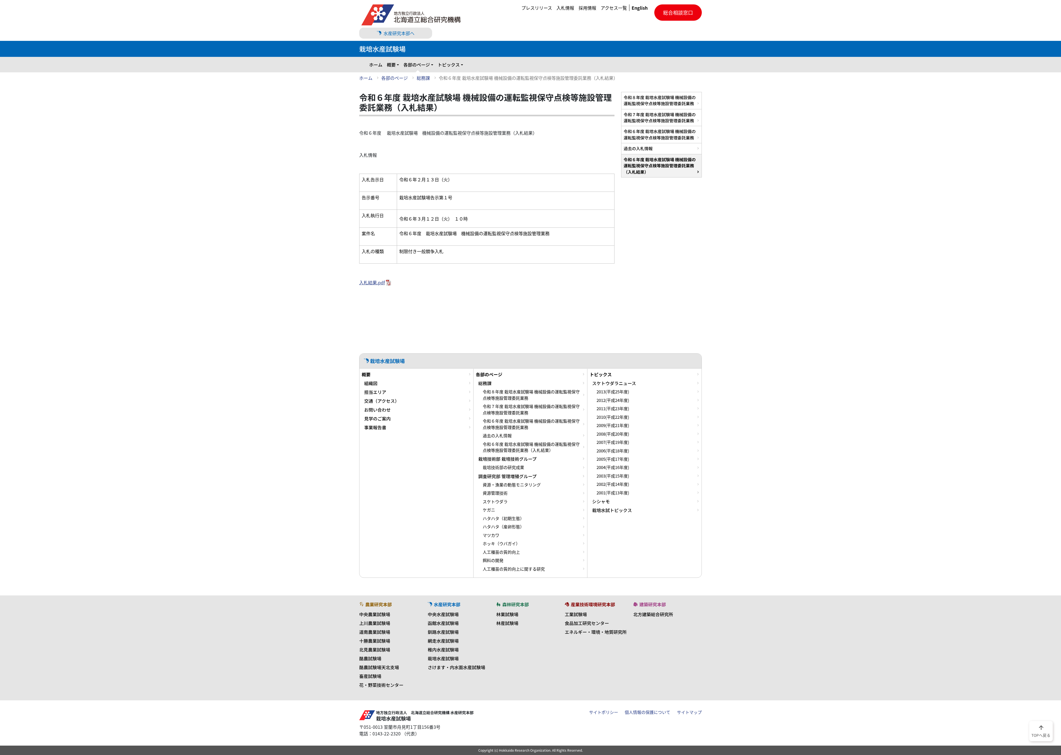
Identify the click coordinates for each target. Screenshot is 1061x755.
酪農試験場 (370, 658)
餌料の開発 (493, 560)
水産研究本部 (447, 604)
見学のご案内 (377, 418)
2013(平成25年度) (613, 392)
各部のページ (416, 64)
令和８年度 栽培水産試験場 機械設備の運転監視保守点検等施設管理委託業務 (660, 100)
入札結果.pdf (372, 282)
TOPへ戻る (1041, 731)
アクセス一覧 (614, 7)
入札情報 (565, 7)
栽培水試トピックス (612, 510)
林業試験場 (507, 614)
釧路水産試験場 (443, 632)
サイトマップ (689, 712)
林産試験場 (507, 623)
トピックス (449, 64)
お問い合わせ (377, 409)
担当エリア (375, 392)
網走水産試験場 (443, 640)
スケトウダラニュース (614, 383)
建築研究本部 (652, 604)
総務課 (423, 78)
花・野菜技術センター (381, 685)
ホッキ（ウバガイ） (501, 544)
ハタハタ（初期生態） (503, 518)
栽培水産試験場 (443, 658)
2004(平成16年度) (613, 467)
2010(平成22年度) (613, 417)
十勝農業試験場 (374, 640)
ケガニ (489, 510)
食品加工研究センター (587, 623)
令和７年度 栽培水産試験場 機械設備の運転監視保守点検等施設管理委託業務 (660, 117)
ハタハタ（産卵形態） (503, 527)
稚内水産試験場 (443, 649)
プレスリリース (536, 7)
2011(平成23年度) (613, 409)
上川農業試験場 (374, 623)
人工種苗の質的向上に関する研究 (514, 569)
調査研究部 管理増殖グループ (507, 476)
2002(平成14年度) (613, 484)
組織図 (370, 383)
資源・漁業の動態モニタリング (512, 485)
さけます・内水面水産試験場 (456, 667)
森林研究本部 (515, 604)
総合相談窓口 (678, 12)
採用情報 (587, 7)
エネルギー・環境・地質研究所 (596, 632)
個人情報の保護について (647, 712)
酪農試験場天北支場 (379, 667)
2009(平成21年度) (613, 425)
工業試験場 (576, 614)
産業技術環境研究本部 (593, 604)
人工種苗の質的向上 (501, 552)
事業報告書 (375, 427)
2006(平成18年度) (613, 451)
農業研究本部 (378, 604)
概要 (391, 64)
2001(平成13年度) (613, 493)
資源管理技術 (495, 493)
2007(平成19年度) (613, 442)
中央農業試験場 (374, 614)
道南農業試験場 (374, 632)
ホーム (375, 64)
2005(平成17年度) (613, 459)
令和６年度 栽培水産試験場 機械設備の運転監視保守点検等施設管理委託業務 (660, 134)
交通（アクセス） (381, 401)
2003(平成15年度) (613, 476)
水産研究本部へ (399, 33)
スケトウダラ (495, 502)
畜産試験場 (370, 676)
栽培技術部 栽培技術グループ (507, 458)
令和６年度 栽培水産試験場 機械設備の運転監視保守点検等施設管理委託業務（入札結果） (660, 166)
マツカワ (491, 535)
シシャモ (601, 501)
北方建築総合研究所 (653, 614)
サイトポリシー (603, 712)
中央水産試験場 (443, 614)
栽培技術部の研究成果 (503, 467)
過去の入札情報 (638, 148)
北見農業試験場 (374, 649)
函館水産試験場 (443, 623)
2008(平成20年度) (613, 434)
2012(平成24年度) (613, 400)
